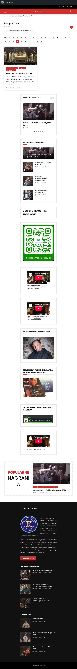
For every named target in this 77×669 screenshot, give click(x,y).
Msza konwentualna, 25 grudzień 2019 (44, 634)
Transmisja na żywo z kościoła (43, 163)
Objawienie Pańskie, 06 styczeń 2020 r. (37, 124)
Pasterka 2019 (37, 619)
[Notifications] (67, 7)
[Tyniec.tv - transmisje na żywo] (38, 11)
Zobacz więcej (27, 558)
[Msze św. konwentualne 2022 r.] (25, 575)
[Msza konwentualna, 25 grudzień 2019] (25, 637)
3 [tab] (38, 131)
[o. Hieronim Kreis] (25, 603)
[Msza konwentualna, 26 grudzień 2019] (25, 651)
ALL (5, 37)
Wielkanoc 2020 (10, 70)
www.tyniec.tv (45, 523)
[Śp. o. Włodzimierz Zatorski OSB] (28, 195)
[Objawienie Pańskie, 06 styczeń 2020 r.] (38, 153)
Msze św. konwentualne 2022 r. (43, 570)
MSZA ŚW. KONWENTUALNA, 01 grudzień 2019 (42, 178)
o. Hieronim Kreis (38, 598)
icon (38, 111)
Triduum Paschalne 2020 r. (19, 73)
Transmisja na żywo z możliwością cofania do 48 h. (43, 585)
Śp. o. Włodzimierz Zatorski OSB (41, 191)
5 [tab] (42, 131)
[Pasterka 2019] (25, 623)
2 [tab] (36, 131)
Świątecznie (22, 68)
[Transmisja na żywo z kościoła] (28, 167)
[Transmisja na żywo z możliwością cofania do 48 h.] (25, 589)
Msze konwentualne (43, 487)
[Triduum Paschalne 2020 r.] (20, 56)
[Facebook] (59, 7)
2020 (35, 487)
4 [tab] (40, 131)
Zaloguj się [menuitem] (9, 2)
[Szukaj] (71, 7)
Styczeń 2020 (54, 487)
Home (6, 16)
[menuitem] (2, 2)
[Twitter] (63, 7)
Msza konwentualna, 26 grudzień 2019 (44, 648)
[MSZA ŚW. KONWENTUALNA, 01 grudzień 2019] (28, 181)
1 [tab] (34, 131)
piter (26, 128)
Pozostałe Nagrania (12, 68)
